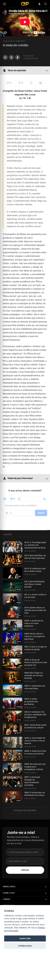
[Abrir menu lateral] (4, 4)
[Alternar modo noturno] (39, 4)
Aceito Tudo (25, 938)
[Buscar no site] (45, 4)
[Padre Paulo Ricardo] (25, 4)
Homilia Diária (8, 41)
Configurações (25, 946)
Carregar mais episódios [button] (25, 810)
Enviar (25, 870)
